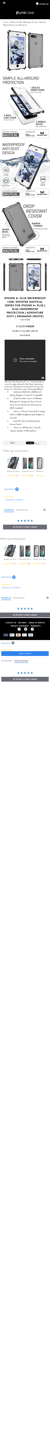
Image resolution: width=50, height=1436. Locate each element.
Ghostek (25, 319)
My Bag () (43, 4)
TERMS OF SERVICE (36, 623)
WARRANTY (36, 626)
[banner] (25, 13)
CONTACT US (10, 623)
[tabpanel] (25, 676)
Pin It (37, 443)
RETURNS (22, 623)
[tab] (9, 510)
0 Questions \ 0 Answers (14, 499)
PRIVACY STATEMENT (20, 626)
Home (5, 22)
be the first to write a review (25, 527)
